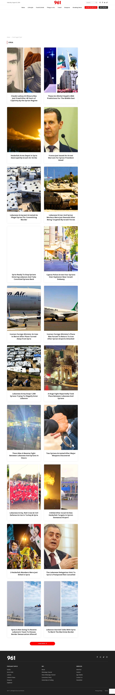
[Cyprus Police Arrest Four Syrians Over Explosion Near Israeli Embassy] (61, 248)
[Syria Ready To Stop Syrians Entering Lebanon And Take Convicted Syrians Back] (24, 248)
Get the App (103, 7)
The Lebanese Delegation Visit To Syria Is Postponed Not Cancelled (60, 573)
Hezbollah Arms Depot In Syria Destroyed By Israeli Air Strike (24, 156)
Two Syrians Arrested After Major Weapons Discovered (61, 454)
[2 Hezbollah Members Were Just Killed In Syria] (24, 546)
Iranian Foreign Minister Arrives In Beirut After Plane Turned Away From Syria (24, 336)
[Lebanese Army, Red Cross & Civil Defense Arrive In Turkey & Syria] (24, 486)
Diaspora (67, 7)
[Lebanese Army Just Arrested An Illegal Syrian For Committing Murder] (24, 189)
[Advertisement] (57, 23)
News (23, 7)
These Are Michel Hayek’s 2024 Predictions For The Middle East (61, 97)
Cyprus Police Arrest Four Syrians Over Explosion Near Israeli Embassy (61, 277)
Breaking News (77, 7)
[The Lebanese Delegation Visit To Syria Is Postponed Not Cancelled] (61, 546)
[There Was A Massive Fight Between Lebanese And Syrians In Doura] (24, 427)
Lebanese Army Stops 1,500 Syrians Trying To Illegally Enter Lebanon (24, 396)
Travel (59, 7)
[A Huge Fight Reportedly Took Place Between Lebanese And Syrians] (61, 367)
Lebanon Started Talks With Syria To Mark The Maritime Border (61, 631)
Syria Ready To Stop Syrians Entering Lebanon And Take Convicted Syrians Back (24, 276)
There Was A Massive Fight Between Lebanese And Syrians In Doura (24, 455)
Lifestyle (30, 7)
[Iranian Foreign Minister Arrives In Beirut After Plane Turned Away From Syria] (24, 308)
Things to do (51, 7)
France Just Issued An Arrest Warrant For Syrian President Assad (61, 157)
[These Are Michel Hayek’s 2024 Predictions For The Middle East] (61, 70)
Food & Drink (40, 7)
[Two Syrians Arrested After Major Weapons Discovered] (61, 427)
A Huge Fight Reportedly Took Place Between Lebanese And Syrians (61, 396)
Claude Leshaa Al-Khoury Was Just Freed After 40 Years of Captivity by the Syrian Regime (24, 98)
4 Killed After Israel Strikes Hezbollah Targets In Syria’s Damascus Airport (61, 515)
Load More (41, 643)
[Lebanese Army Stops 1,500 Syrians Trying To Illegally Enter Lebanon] (24, 367)
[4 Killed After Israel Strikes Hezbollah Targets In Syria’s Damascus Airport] (61, 486)
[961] (57, 2)
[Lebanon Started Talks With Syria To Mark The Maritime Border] (61, 603)
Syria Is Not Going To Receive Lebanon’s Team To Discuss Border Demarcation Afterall (24, 632)
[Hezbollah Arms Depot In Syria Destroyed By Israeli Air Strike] (24, 129)
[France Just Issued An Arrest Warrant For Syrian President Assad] (61, 129)
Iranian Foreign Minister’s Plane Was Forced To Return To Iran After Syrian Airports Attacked (61, 336)
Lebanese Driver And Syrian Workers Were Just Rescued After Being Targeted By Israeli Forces (61, 217)
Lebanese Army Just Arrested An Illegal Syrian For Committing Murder (24, 217)
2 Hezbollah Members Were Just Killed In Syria (24, 573)
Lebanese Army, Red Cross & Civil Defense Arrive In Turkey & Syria (24, 514)
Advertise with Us (91, 7)
